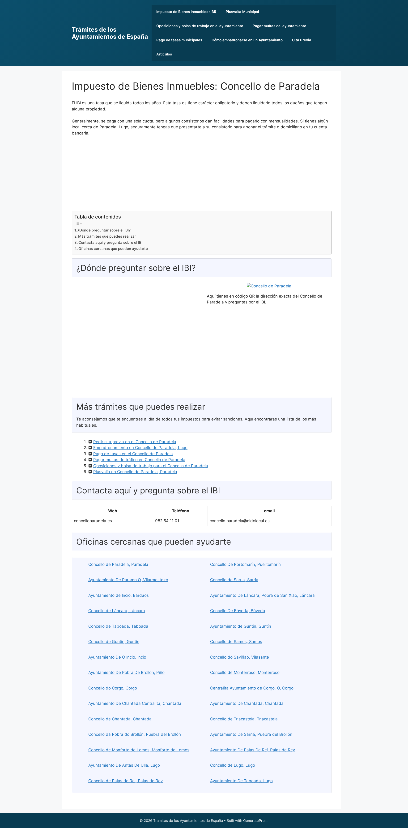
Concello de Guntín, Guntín (113, 641)
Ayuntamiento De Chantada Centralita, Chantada (134, 703)
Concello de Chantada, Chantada (120, 719)
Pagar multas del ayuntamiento (279, 26)
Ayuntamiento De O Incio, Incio (117, 657)
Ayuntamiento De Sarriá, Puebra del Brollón (251, 734)
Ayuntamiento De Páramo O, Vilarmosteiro (128, 579)
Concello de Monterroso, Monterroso (245, 672)
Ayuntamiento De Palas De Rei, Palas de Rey (252, 750)
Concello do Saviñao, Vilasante (239, 657)
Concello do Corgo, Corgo (112, 688)
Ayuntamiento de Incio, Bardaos (118, 595)
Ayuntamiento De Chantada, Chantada (247, 703)
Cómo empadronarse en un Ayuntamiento (247, 40)
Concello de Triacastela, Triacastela (244, 719)
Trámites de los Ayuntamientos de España (110, 33)
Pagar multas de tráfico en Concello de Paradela (139, 459)
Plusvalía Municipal (242, 11)
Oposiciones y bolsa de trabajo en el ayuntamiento (199, 26)
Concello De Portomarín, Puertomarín (245, 564)
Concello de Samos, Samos (236, 641)
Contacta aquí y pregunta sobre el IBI (110, 242)
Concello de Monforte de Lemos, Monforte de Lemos (138, 750)
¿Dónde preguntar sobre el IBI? (104, 230)
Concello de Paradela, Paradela (118, 564)
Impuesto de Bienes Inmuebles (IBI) (186, 11)
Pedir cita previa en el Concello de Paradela (134, 441)
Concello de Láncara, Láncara (116, 610)
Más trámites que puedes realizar (107, 236)
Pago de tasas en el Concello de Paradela (133, 453)
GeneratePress (255, 820)
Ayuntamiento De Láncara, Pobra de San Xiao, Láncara (262, 595)
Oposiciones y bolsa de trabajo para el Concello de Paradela (150, 465)
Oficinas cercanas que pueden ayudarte (113, 248)
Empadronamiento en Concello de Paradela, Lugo (140, 447)
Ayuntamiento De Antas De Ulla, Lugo (124, 765)
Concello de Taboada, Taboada (118, 626)
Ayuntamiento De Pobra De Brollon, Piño (126, 672)
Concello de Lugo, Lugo (232, 765)
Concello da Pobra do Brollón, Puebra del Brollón (134, 734)
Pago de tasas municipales (179, 40)
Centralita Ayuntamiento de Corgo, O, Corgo (251, 688)
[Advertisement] (202, 175)
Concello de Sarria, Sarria (234, 579)
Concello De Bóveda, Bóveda (237, 610)
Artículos (164, 54)
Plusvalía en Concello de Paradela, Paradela (135, 471)
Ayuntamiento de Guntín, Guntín (240, 626)
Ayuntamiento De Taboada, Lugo (241, 780)
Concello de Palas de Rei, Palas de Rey (125, 780)
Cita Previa (301, 40)
